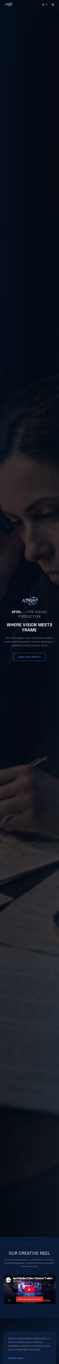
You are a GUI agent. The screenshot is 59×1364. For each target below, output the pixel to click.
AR (46, 4)
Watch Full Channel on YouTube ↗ (29, 1293)
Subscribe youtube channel (29, 1299)
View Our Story (15, 1358)
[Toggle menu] (53, 4)
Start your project (29, 657)
